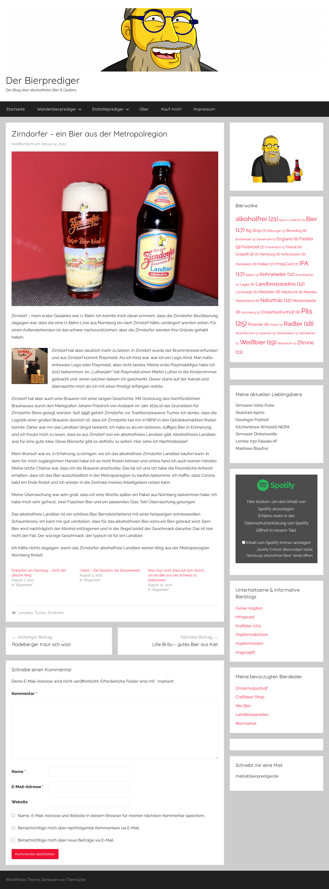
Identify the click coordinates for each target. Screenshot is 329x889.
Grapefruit (247, 254)
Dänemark (266, 239)
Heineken (246, 264)
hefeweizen (293, 254)
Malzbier (269, 291)
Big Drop (256, 230)
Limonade (246, 292)
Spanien (268, 333)
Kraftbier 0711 (248, 625)
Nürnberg (250, 312)
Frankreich (275, 247)
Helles (266, 264)
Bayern (285, 220)
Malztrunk (292, 292)
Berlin (298, 220)
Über (144, 108)
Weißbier (258, 342)
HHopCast (286, 264)
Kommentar (24, 693)
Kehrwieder (277, 274)
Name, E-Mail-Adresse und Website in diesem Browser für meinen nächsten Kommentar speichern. (111, 815)
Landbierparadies (280, 284)
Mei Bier (243, 705)
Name (19, 771)
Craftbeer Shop (250, 696)
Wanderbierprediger (56, 108)
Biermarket (246, 723)
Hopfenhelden (249, 643)
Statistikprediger (108, 108)
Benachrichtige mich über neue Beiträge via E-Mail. (66, 840)
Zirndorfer (55, 613)
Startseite (15, 108)
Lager (247, 284)
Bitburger (276, 231)
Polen (276, 325)
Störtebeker (287, 333)
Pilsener (258, 324)
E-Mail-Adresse (28, 786)
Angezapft (245, 652)
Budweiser (246, 239)
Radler (299, 323)
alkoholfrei (257, 218)
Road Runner (247, 333)
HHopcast (245, 616)
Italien (252, 275)
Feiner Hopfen (249, 608)
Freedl (294, 247)
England (287, 238)
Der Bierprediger (43, 80)
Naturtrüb (275, 300)
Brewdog (296, 231)
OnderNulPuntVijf (280, 312)
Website (20, 801)
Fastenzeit (253, 247)
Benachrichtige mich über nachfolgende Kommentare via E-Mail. (79, 827)
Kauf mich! (171, 108)
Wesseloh (286, 343)
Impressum (204, 108)
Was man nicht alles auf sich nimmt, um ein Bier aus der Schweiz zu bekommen (176, 575)
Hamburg (269, 254)
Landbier (25, 613)
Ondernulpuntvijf (252, 688)
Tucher (40, 613)
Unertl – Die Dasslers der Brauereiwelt (110, 570)
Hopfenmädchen (252, 634)
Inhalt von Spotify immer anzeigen (278, 542)
